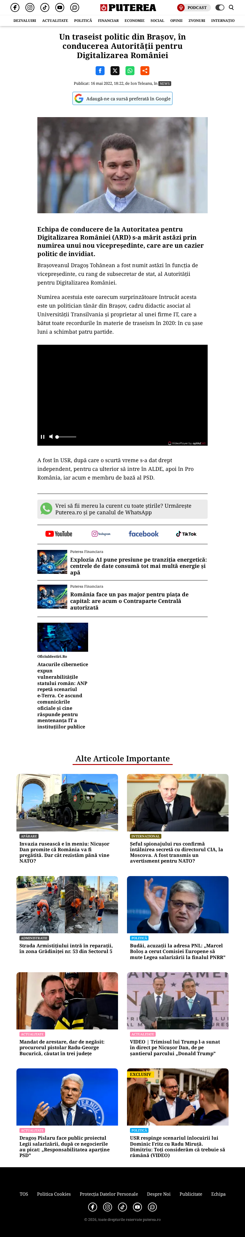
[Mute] (51, 437)
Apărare (29, 836)
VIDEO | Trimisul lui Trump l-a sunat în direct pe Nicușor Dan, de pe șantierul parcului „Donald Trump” (175, 1047)
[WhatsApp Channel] (74, 7)
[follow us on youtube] (58, 534)
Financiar (108, 20)
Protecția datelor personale (109, 1194)
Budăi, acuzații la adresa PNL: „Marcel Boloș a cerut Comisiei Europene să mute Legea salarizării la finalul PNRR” (178, 951)
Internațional (145, 836)
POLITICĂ (83, 20)
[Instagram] (29, 7)
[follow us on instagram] (101, 534)
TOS (24, 1194)
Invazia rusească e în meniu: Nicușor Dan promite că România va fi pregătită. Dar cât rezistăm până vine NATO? (64, 852)
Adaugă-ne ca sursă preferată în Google (128, 99)
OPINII (176, 20)
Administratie (34, 938)
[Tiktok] (44, 7)
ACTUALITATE (55, 20)
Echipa (218, 1194)
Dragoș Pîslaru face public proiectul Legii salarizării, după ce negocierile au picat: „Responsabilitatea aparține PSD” (64, 1146)
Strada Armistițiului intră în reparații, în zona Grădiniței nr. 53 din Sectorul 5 (66, 948)
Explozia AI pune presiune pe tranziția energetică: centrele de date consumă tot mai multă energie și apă (138, 566)
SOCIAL (157, 20)
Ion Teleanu (141, 83)
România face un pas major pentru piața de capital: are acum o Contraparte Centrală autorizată (129, 601)
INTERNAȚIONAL (226, 20)
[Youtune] (59, 7)
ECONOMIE (135, 20)
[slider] (65, 438)
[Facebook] (14, 7)
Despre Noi (159, 1194)
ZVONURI (197, 20)
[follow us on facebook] (143, 534)
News (165, 83)
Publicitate (191, 1194)
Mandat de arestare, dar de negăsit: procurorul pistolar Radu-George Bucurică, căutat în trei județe (62, 1047)
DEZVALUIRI (24, 20)
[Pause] (43, 437)
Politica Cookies (54, 1194)
